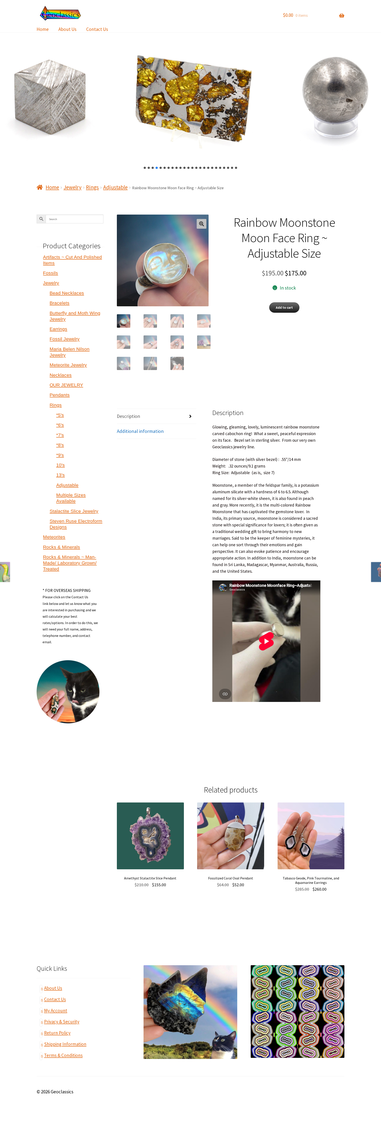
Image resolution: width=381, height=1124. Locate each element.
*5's (60, 414)
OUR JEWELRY (66, 384)
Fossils (50, 272)
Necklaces (61, 375)
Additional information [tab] (140, 431)
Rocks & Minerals (61, 547)
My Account (55, 1011)
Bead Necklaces (67, 292)
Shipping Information (65, 1044)
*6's (60, 424)
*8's (60, 444)
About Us (67, 29)
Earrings (58, 328)
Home (43, 29)
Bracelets (59, 302)
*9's (60, 455)
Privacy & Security (61, 1022)
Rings (92, 187)
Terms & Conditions (63, 1055)
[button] (145, 168)
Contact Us (97, 29)
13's (60, 474)
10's (60, 465)
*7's (60, 435)
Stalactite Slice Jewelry (74, 511)
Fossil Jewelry (65, 338)
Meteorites (54, 536)
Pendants (60, 394)
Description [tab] (128, 416)
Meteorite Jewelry (68, 364)
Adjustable (115, 187)
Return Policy (57, 1033)
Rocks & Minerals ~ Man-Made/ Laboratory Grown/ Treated (70, 562)
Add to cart (284, 307)
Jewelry (73, 187)
